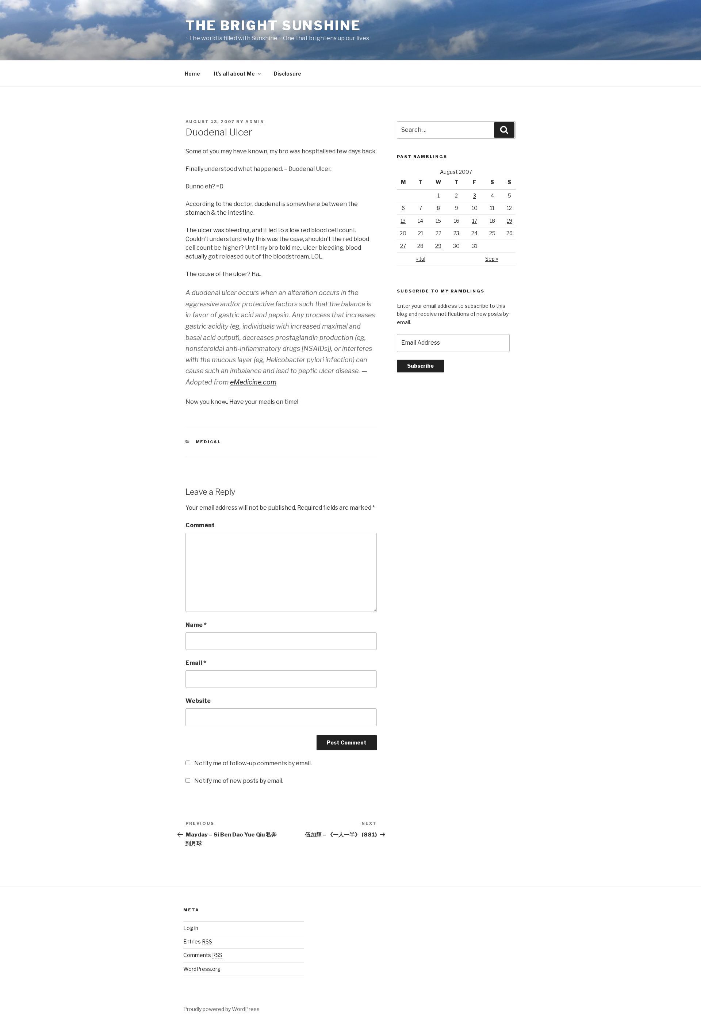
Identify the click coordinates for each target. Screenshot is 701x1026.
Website (198, 700)
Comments (202, 955)
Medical (208, 441)
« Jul (420, 259)
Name (196, 624)
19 (509, 221)
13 (403, 221)
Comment (200, 525)
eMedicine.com (253, 382)
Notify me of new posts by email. (238, 780)
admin (254, 121)
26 (509, 233)
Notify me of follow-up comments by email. (253, 763)
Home (192, 73)
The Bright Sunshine (273, 26)
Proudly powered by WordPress (221, 1009)
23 (456, 233)
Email (195, 662)
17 (474, 221)
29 (438, 246)
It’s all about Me (234, 73)
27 (403, 246)
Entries (197, 941)
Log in (190, 928)
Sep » (491, 259)
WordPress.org (202, 969)
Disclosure (287, 73)
